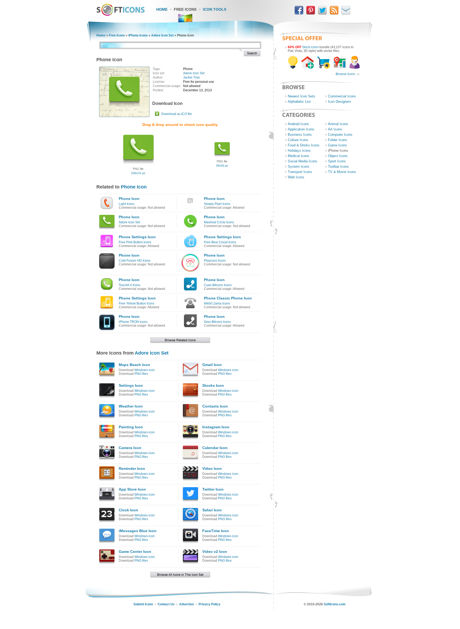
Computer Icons (340, 135)
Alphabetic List (299, 102)
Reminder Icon (132, 468)
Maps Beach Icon (134, 365)
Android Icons (298, 124)
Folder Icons (337, 140)
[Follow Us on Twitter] (322, 13)
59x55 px (222, 165)
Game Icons (337, 145)
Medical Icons (298, 156)
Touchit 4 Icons (129, 285)
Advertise (186, 604)
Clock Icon (128, 510)
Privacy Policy (209, 604)
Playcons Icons (215, 260)
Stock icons (310, 47)
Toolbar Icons (338, 166)
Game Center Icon (135, 551)
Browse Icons (345, 74)
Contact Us (166, 604)
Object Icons (338, 156)
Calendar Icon (215, 448)
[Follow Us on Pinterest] (310, 13)
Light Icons (126, 204)
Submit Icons (143, 604)
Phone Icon (134, 187)
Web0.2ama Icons (217, 303)
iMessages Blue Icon (138, 531)
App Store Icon (132, 489)
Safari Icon (212, 510)
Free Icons (185, 9)
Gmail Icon (212, 365)
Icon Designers (339, 102)
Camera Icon (130, 448)
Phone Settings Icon (137, 237)
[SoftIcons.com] (120, 15)
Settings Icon (131, 385)
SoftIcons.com (335, 604)
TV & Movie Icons (342, 172)
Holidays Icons (299, 151)
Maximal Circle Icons (219, 222)
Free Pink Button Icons (135, 242)
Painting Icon (131, 427)
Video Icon (212, 468)
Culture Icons (298, 140)
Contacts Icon (215, 406)
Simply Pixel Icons (217, 204)
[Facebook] (299, 13)
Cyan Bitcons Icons (218, 285)
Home (161, 9)
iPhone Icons (138, 35)
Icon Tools (214, 9)
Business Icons (300, 135)
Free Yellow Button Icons (136, 303)
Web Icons (296, 177)
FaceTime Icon (215, 531)
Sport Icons (337, 161)
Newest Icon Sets (301, 96)
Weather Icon (131, 406)
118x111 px (138, 173)
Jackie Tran (191, 77)
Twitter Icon (213, 489)
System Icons (298, 166)
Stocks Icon (213, 385)
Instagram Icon (215, 427)
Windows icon (144, 370)
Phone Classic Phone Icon (228, 298)
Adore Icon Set (162, 35)
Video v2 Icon (214, 551)
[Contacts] (345, 13)
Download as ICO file (176, 114)
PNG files (141, 374)
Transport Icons (300, 172)
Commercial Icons (342, 96)
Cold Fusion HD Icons (134, 260)
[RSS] (334, 13)
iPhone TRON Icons (133, 322)
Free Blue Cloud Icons (220, 242)
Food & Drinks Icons (303, 145)
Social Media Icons (302, 161)
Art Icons (335, 129)
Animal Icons (338, 124)
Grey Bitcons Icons (217, 322)
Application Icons (301, 129)
